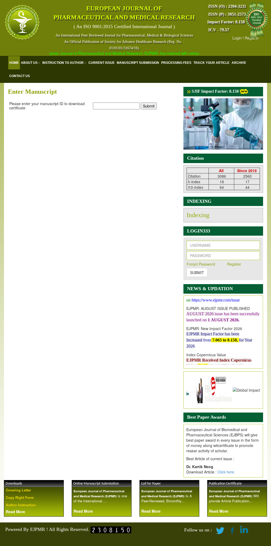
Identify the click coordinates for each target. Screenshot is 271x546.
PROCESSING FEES (176, 63)
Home (14, 63)
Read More (15, 511)
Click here (226, 472)
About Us (29, 63)
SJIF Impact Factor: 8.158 (215, 91)
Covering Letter (18, 490)
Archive (239, 63)
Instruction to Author (63, 63)
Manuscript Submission (138, 63)
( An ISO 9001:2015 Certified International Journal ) (124, 26)
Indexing (198, 215)
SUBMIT (197, 272)
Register (234, 264)
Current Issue (101, 63)
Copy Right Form (20, 497)
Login (237, 38)
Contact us (19, 76)
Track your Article (211, 63)
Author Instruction (21, 504)
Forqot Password (201, 264)
